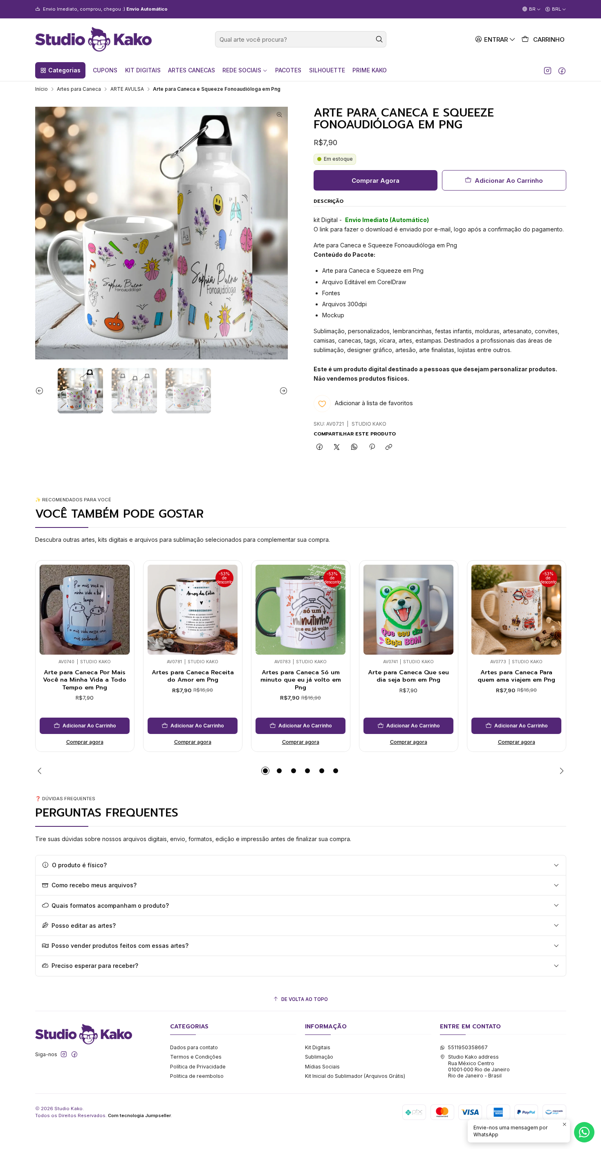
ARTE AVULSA (127, 89)
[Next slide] (282, 390)
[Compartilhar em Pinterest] (372, 447)
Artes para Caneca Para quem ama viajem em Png (516, 676)
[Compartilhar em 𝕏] (337, 447)
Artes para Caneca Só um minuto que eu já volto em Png (300, 679)
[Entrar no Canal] (124, 9)
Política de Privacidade (198, 1067)
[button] (60, 70)
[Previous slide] (41, 390)
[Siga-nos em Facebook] (562, 70)
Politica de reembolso (197, 1076)
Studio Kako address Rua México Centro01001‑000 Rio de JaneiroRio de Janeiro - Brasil (479, 1066)
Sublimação (319, 1057)
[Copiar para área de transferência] (389, 447)
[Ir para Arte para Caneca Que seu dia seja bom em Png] (408, 610)
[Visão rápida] (48, 608)
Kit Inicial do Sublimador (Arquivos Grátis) (355, 1076)
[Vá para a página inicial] (93, 39)
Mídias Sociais (322, 1067)
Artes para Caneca (79, 89)
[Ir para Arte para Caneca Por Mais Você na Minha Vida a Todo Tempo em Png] (85, 610)
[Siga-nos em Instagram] (547, 70)
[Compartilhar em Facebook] (320, 447)
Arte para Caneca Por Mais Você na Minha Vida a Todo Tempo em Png (84, 679)
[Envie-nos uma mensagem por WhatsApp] (584, 1132)
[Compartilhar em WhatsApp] (354, 447)
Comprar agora (84, 742)
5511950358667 (468, 1047)
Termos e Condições (196, 1057)
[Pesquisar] (379, 39)
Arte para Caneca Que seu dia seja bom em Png (408, 676)
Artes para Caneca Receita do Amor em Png (193, 676)
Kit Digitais (317, 1047)
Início (41, 89)
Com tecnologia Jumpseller (139, 1115)
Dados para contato (194, 1047)
